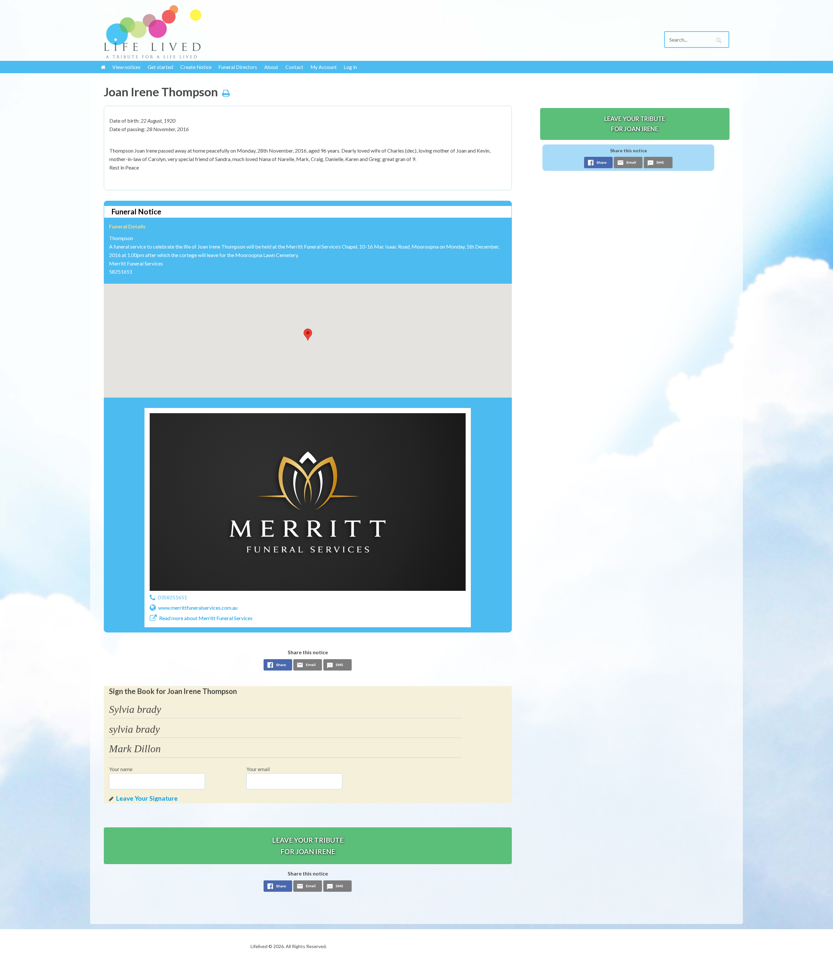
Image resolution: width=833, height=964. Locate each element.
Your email (258, 769)
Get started (160, 67)
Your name (120, 769)
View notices (126, 67)
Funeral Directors (237, 67)
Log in (350, 67)
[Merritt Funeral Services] (308, 502)
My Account (323, 67)
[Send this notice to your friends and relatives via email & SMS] (307, 666)
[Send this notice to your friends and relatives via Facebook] (278, 666)
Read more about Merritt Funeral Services (206, 618)
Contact (294, 67)
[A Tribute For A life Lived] (176, 31)
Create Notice (196, 67)
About (271, 67)
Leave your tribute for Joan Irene (308, 845)
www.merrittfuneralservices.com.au (198, 607)
